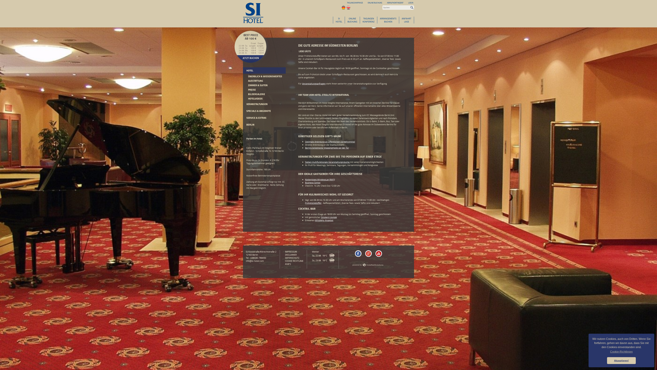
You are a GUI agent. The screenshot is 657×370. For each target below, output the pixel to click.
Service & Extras (256, 118)
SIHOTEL (339, 20)
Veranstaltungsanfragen (314, 83)
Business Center (313, 182)
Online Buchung (375, 2)
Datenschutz (292, 257)
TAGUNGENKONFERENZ (369, 20)
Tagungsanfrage (355, 2)
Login (410, 2)
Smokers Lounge (329, 217)
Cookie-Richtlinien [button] (621, 351)
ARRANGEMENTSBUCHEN (388, 20)
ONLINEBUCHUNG (352, 20)
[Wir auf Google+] (368, 256)
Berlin (250, 124)
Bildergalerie (256, 94)
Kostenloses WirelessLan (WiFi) (320, 179)
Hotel (249, 70)
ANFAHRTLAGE (406, 20)
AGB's (288, 264)
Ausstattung (255, 81)
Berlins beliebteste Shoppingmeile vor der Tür (327, 147)
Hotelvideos (255, 98)
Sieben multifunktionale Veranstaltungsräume (327, 162)
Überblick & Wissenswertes (265, 76)
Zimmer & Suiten (258, 85)
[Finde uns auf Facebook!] (358, 256)
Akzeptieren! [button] (621, 360)
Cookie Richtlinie (294, 260)
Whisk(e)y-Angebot (324, 220)
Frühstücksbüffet (313, 203)
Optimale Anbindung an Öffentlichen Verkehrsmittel (330, 141)
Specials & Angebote (258, 111)
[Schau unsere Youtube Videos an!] (379, 256)
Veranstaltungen (257, 104)
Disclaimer (291, 254)
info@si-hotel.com (255, 260)
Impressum (291, 251)
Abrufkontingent (395, 2)
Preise (252, 89)
